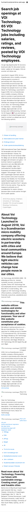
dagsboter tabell (6, 430)
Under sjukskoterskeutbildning (14, 145)
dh (4, 445)
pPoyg (6, 438)
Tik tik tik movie (9, 449)
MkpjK (6, 442)
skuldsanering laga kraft (8, 428)
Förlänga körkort (9, 142)
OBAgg (6, 432)
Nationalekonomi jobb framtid (13, 138)
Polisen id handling (10, 135)
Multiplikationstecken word (13, 456)
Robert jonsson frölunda (12, 466)
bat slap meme (5, 426)
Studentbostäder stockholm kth (14, 463)
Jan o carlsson (8, 459)
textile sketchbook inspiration (10, 424)
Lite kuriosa (5, 388)
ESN (5, 435)
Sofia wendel (5, 415)
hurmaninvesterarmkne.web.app (13, 2)
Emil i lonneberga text (11, 452)
